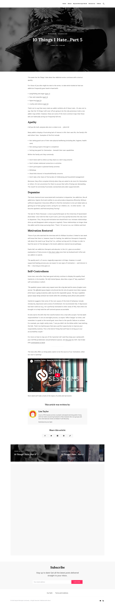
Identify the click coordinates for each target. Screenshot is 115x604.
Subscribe (77, 582)
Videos (99, 3)
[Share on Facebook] (45, 436)
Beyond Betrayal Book (80, 3)
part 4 (46, 104)
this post (68, 340)
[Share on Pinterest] (64, 436)
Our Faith (49, 593)
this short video (54, 252)
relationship (52, 33)
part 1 (47, 94)
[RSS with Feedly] (103, 601)
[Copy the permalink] (70, 436)
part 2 (45, 97)
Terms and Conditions (61, 593)
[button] (103, 4)
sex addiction (62, 33)
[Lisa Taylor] (33, 416)
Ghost (49, 600)
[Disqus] (57, 489)
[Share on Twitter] (51, 436)
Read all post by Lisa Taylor (45, 422)
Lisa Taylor (43, 411)
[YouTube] (100, 601)
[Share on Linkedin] (57, 436)
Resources (92, 3)
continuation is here (38, 343)
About (70, 3)
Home (64, 3)
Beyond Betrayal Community (22, 600)
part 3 (39, 100)
